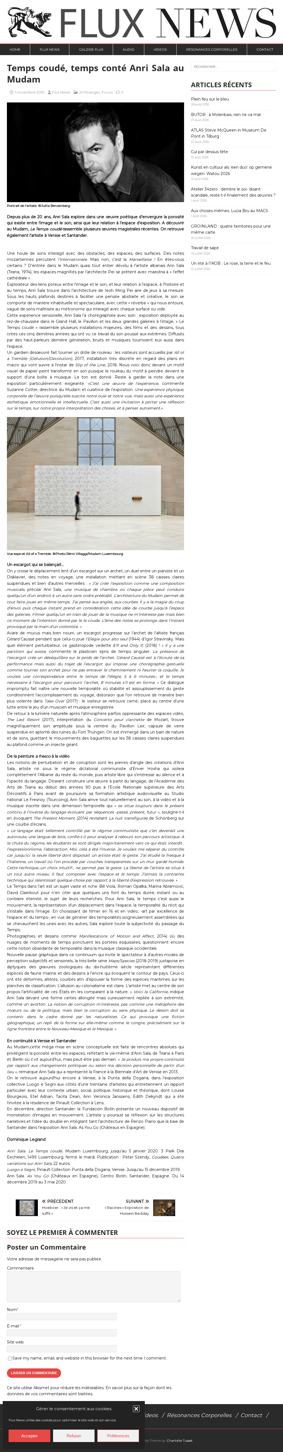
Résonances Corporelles (211, 49)
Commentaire (20, 1268)
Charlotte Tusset (180, 1440)
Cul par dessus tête (209, 151)
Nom (12, 1309)
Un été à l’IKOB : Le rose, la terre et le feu (231, 263)
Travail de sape (205, 247)
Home (15, 49)
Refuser (74, 1435)
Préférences (118, 1435)
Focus (107, 92)
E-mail (13, 1326)
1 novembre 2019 (29, 92)
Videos (160, 49)
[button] (136, 1409)
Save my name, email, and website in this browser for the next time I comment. (89, 1358)
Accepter (29, 1435)
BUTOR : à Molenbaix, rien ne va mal (226, 114)
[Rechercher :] (233, 66)
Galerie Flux (91, 49)
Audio (128, 49)
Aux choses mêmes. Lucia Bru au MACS (229, 210)
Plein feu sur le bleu (210, 99)
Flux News (49, 49)
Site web (15, 1342)
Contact (264, 49)
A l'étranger (89, 92)
